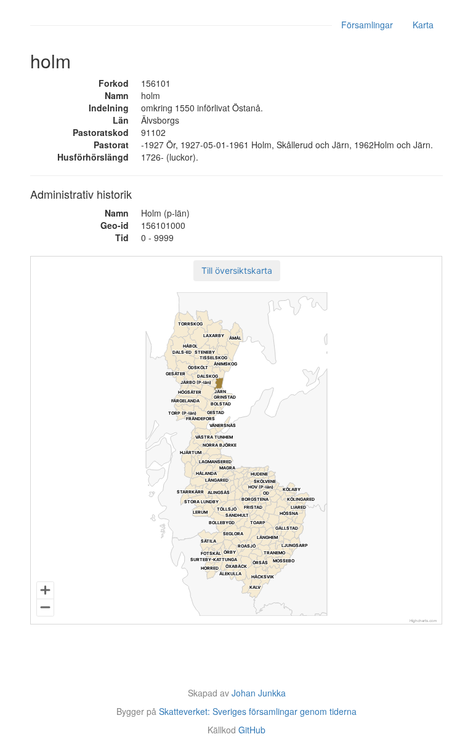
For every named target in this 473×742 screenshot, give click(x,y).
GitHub (251, 730)
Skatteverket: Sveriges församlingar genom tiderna (258, 711)
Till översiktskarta (236, 270)
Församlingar (367, 24)
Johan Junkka (259, 693)
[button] (236, 270)
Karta (423, 24)
